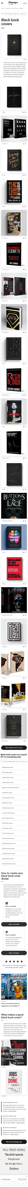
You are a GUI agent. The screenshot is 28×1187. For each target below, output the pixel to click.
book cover (15, 76)
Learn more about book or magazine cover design (10, 1005)
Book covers (15, 8)
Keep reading (12, 1111)
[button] (26, 1176)
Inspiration (8, 8)
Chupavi (5, 678)
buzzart (4, 1001)
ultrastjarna (5, 332)
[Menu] (2, 3)
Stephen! (5, 646)
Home (3, 8)
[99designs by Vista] (13, 3)
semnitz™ (5, 143)
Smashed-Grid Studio (8, 520)
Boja (26, 59)
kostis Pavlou (6, 269)
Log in (25, 3)
